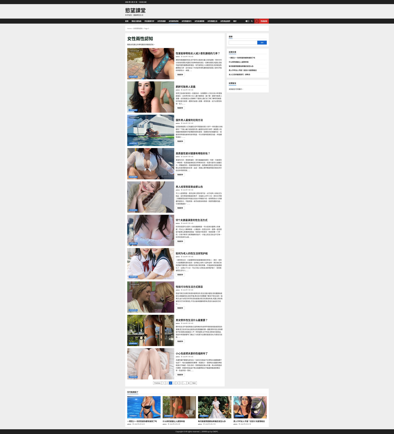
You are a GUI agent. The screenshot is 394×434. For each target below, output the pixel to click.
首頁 (126, 21)
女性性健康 (161, 21)
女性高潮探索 (199, 21)
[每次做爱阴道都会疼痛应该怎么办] (214, 407)
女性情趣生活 (212, 21)
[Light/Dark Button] (247, 21)
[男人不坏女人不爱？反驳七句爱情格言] (250, 407)
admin (178, 56)
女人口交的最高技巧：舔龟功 (239, 74)
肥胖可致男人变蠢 (150, 97)
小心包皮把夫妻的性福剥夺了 (150, 363)
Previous (157, 383)
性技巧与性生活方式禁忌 (150, 297)
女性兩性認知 (174, 21)
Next (194, 383)
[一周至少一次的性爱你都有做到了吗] (144, 407)
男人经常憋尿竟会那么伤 (150, 197)
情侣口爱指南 (136, 21)
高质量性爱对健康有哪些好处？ (150, 163)
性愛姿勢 (264, 21)
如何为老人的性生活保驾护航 (150, 263)
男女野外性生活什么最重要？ (150, 330)
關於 (235, 21)
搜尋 (231, 36)
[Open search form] (252, 21)
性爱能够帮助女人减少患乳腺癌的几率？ (150, 63)
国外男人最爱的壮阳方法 (150, 130)
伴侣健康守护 (149, 21)
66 (189, 383)
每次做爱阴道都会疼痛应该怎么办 (241, 66)
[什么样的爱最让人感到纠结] (179, 407)
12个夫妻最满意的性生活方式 (150, 230)
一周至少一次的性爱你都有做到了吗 (242, 57)
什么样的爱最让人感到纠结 (239, 62)
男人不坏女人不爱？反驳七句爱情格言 (243, 70)
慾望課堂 (135, 10)
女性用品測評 (225, 21)
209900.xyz (206, 431)
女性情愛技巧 (186, 21)
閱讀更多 (181, 74)
